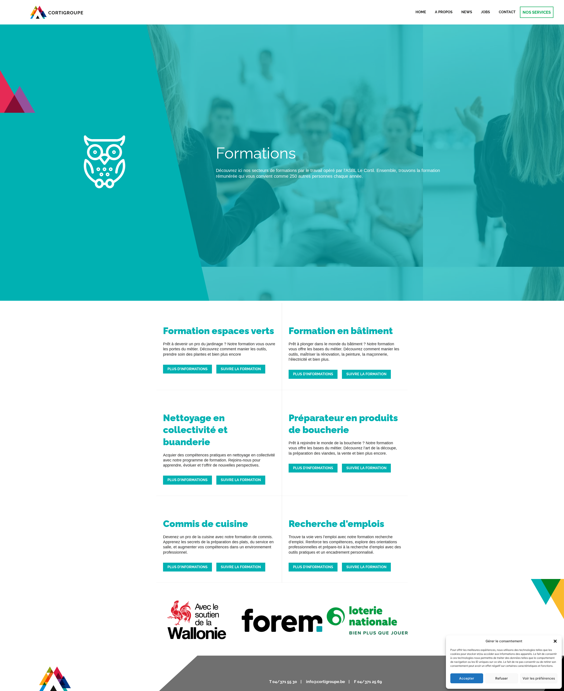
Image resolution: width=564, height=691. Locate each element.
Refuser (501, 678)
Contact (507, 12)
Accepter (466, 678)
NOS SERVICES (537, 12)
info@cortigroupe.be (326, 681)
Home (421, 12)
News (466, 12)
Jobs (485, 12)
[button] (555, 641)
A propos (444, 12)
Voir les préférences (539, 678)
